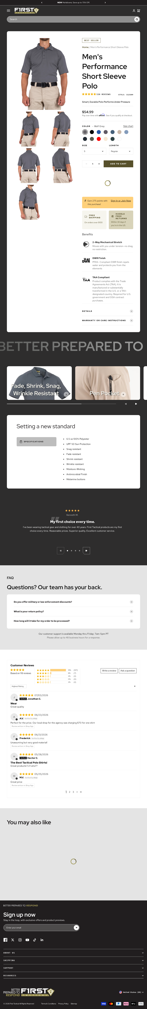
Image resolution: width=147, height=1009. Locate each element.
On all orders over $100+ (74, 2)
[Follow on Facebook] (5, 940)
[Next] (105, 2)
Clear (131, 19)
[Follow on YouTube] (27, 940)
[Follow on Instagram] (20, 940)
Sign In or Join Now (121, 200)
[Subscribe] (76, 927)
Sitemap (74, 1004)
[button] (89, 94)
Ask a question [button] (127, 670)
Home (85, 47)
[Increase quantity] (99, 164)
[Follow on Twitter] (13, 940)
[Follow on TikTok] (35, 940)
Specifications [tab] (33, 441)
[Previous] (41, 2)
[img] (27, 695)
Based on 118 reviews (20, 673)
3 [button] (73, 791)
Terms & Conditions (48, 1004)
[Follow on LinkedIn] (42, 940)
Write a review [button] (109, 670)
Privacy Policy (63, 1004)
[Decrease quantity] (86, 164)
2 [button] (69, 791)
